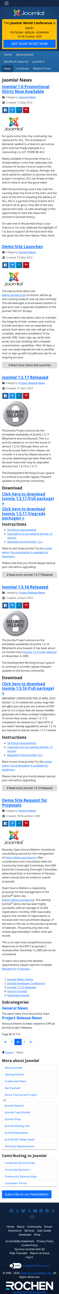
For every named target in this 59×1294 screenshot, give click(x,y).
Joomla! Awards (14, 1105)
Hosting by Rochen (29, 1292)
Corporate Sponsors (17, 1169)
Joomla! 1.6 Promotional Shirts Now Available (25, 89)
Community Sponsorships (21, 1176)
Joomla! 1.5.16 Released (25, 587)
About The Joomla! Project (21, 1095)
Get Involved (12, 1088)
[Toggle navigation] (6, 3)
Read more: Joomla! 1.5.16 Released (30, 788)
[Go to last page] (30, 1042)
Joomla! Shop (13, 1119)
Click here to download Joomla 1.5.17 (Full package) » (28, 498)
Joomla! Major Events (20, 979)
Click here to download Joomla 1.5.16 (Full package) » (28, 688)
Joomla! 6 (38, 61)
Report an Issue (39, 1253)
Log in (29, 1257)
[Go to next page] (24, 1042)
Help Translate (18, 1253)
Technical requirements (21, 530)
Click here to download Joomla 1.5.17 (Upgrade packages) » (23, 513)
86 (18, 1042)
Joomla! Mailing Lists (17, 1126)
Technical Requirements (19, 1146)
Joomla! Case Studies (17, 1112)
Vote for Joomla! (17, 991)
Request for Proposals (16, 969)
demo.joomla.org (13, 295)
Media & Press (42, 68)
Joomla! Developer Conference (26, 983)
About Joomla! (24, 54)
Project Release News (32, 383)
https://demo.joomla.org (20, 857)
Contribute (22, 68)
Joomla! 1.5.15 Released (21, 987)
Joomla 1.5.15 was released (40, 652)
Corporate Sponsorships (20, 1163)
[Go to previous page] (12, 1042)
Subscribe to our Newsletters (27, 1194)
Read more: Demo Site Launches (30, 365)
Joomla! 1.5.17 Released (25, 377)
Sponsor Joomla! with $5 (30, 1249)
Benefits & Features (16, 61)
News (7, 68)
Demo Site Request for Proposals (24, 802)
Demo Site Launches (22, 246)
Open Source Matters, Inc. (36, 1273)
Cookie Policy (29, 1245)
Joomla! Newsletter (16, 1133)
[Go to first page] (5, 1042)
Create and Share (15, 1081)
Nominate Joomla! (18, 995)
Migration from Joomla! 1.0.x (24, 542)
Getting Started (14, 1074)
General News (27, 97)
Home (8, 54)
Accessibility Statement (20, 1241)
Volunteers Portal (16, 1183)
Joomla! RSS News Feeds (20, 1139)
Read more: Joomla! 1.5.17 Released (30, 575)
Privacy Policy (45, 1241)
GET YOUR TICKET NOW (29, 43)
